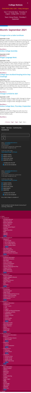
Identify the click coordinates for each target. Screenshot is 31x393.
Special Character (5, 237)
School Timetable (7, 262)
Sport (2, 365)
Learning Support (7, 291)
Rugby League (6, 379)
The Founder (8, 240)
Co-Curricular (6, 289)
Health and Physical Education (12, 310)
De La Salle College (6, 213)
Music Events (8, 339)
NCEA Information (7, 324)
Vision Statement (7, 224)
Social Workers (7, 298)
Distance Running (7, 376)
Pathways (7, 350)
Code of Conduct (7, 368)
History (5, 239)
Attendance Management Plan (10, 266)
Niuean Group (8, 359)
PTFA (4, 283)
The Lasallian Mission (10, 243)
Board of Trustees (7, 275)
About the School (7, 221)
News (4, 231)
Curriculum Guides (8, 322)
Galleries (5, 234)
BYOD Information (7, 271)
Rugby (4, 380)
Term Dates (6, 260)
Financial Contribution (8, 263)
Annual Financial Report (9, 227)
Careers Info (6, 330)
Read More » (3, 49)
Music (4, 336)
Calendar (5, 233)
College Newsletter (7, 230)
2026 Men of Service (8, 280)
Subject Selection (7, 325)
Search (3, 133)
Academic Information (8, 303)
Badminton (6, 371)
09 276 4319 (7, 144)
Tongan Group (8, 357)
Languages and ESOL (10, 312)
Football (5, 377)
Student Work (8, 351)
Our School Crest (7, 248)
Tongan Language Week (8, 57)
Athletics (5, 370)
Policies (5, 327)
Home (2, 216)
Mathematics (8, 313)
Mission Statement (7, 222)
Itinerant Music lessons (10, 338)
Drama (5, 342)
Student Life (4, 287)
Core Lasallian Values (10, 245)
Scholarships (6, 329)
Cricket (5, 374)
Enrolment (4, 256)
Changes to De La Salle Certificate (12, 35)
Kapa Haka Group (9, 360)
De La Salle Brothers (10, 242)
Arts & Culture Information (9, 335)
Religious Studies (9, 315)
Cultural (5, 354)
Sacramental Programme (9, 251)
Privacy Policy (7, 156)
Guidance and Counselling (9, 295)
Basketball (5, 373)
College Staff (6, 278)
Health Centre (6, 292)
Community (4, 274)
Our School (4, 218)
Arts (6, 307)
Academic (3, 301)
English (7, 309)
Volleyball (5, 386)
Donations (5, 284)
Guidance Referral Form (9, 297)
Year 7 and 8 (8, 306)
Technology (8, 319)
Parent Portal (7, 155)
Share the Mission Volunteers (10, 253)
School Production (9, 345)
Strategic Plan (6, 225)
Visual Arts (6, 348)
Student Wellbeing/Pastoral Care (11, 294)
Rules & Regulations (8, 265)
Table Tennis (6, 385)
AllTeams (15, 152)
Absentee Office (7, 160)
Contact (3, 391)
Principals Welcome (8, 219)
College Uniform (7, 268)
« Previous (7, 122)
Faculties (5, 304)
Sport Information (7, 367)
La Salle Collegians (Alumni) (10, 277)
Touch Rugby (6, 383)
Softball (5, 382)
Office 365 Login (8, 158)
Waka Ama (6, 388)
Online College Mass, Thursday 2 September (15, 106)
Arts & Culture (4, 333)
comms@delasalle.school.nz (11, 142)
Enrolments (6, 188)
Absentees (6, 190)
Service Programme (8, 249)
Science (7, 316)
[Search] (3, 138)
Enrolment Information (9, 257)
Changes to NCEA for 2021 (9, 94)
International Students (8, 259)
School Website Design (6, 152)
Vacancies (5, 228)
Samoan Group (9, 356)
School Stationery (7, 269)
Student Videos (7, 281)
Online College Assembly (8, 51)
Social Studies (8, 318)
